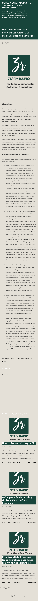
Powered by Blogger (20, 596)
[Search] (30, 3)
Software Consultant (15, 358)
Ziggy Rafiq (28, 358)
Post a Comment (8, 375)
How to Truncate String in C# (18, 443)
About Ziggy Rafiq (5, 588)
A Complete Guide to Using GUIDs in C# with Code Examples (17, 500)
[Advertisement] (19, 394)
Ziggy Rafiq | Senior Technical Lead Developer (14, 5)
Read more (32, 463)
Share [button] (4, 361)
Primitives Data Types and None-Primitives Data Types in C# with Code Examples (17, 559)
